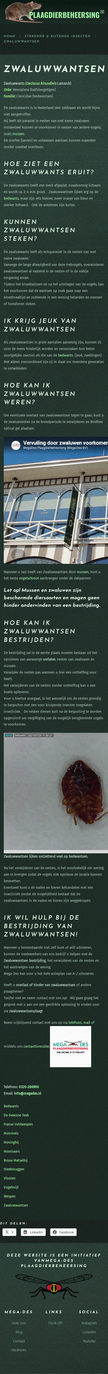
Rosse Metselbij (16, 1160)
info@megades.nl (27, 1093)
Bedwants (11, 1106)
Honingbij (11, 1142)
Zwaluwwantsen (16, 1205)
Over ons (19, 1323)
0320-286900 (28, 1087)
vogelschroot (29, 578)
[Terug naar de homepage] (52, 12)
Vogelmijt (11, 1187)
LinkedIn (89, 1332)
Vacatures (19, 1350)
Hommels (11, 1133)
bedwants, (11, 198)
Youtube (89, 1341)
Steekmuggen (14, 1169)
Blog (19, 1332)
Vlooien (10, 1178)
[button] (102, 12)
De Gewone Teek (16, 1115)
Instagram (89, 1323)
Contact (19, 1341)
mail (86, 1022)
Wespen (10, 1196)
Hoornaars (12, 1151)
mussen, (83, 572)
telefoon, (75, 1022)
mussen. (19, 134)
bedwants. (66, 355)
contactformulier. (37, 1046)
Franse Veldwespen (18, 1124)
